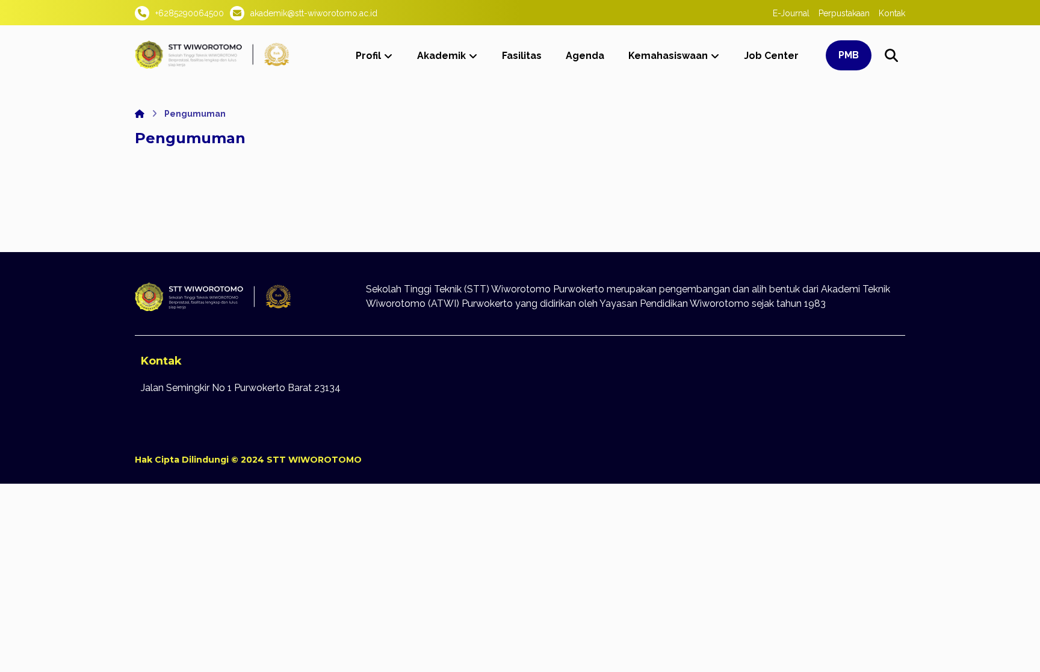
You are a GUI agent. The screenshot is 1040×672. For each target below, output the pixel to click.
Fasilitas (522, 55)
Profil (368, 55)
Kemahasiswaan (668, 55)
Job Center (771, 55)
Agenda (585, 55)
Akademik (441, 55)
